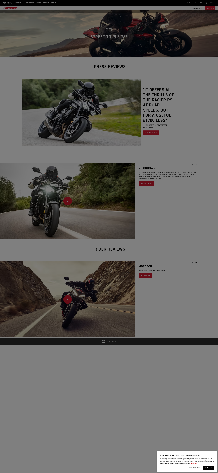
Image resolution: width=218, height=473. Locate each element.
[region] (187, 461)
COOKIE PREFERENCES (194, 467)
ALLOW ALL (208, 468)
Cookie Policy (194, 463)
